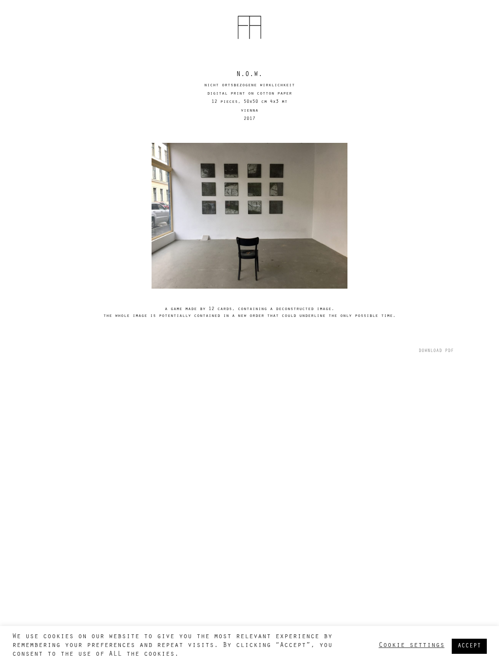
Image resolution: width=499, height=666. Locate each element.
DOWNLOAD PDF (436, 351)
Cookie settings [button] (411, 645)
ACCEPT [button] (469, 646)
